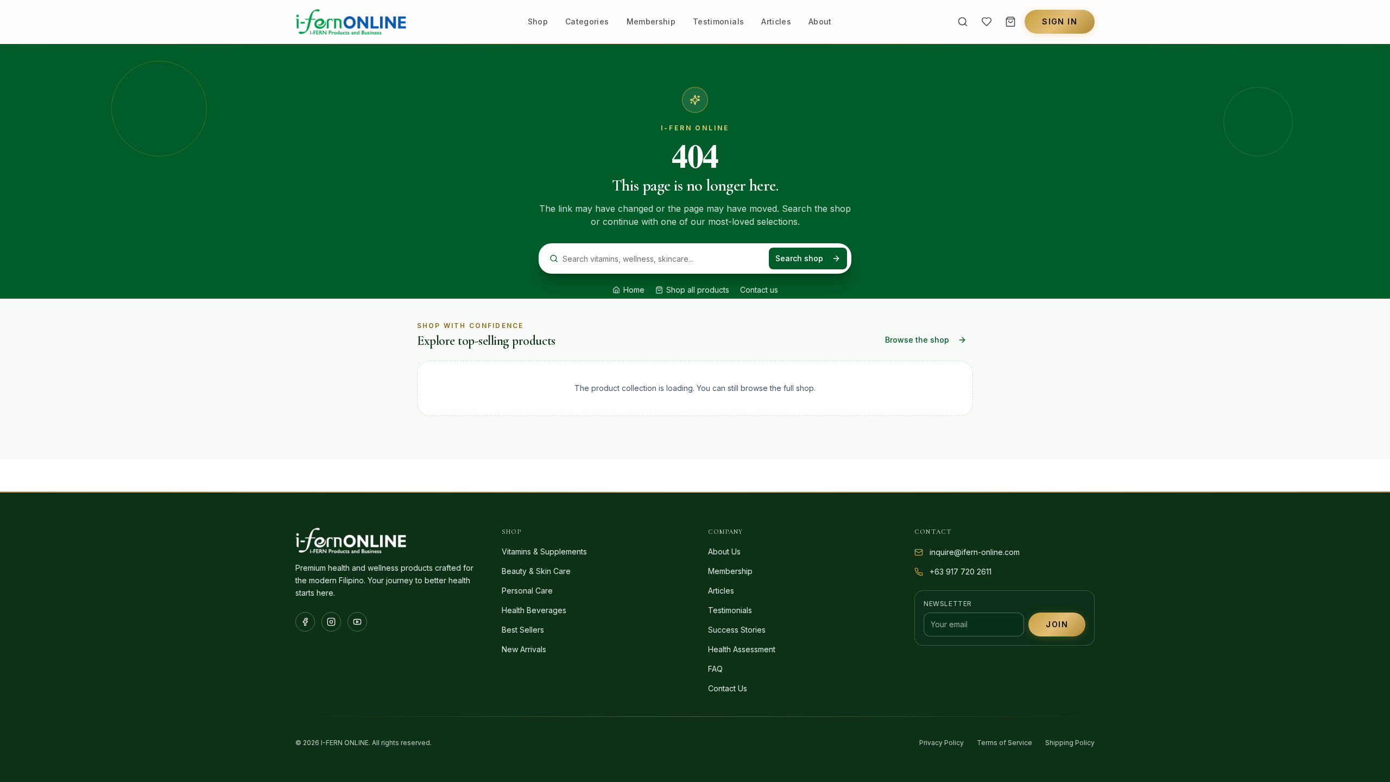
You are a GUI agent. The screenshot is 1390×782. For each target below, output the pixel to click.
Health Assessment (741, 649)
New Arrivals (524, 649)
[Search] (962, 21)
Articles (776, 21)
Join (1057, 624)
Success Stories (737, 629)
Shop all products (697, 289)
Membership (651, 21)
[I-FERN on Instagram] (331, 622)
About (820, 21)
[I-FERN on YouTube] (357, 622)
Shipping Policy (1070, 743)
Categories (587, 21)
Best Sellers (523, 629)
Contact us (759, 289)
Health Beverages (534, 610)
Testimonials (718, 21)
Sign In (1059, 21)
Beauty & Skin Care (536, 571)
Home (634, 289)
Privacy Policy (941, 743)
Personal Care (527, 590)
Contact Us (727, 688)
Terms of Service (1004, 743)
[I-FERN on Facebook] (305, 622)
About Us (724, 551)
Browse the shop (917, 339)
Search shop (799, 258)
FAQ (715, 668)
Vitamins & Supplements (544, 551)
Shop (538, 21)
